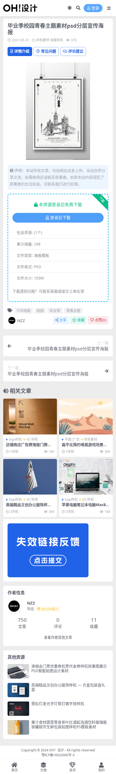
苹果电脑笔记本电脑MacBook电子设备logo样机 (85, 507)
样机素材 (42, 40)
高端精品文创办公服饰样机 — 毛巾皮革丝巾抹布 (28, 507)
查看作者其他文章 (58, 637)
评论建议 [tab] (75, 51)
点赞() (100, 320)
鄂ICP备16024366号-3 (58, 755)
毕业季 (55, 310)
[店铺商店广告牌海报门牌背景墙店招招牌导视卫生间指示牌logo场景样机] (30, 416)
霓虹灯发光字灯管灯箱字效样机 (57, 703)
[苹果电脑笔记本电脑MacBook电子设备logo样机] (86, 477)
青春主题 (73, 310)
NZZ (21, 320)
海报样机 (56, 40)
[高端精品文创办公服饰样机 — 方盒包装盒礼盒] (18, 690)
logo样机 (15, 439)
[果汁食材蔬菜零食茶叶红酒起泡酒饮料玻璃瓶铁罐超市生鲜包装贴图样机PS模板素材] (18, 727)
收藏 (80, 320)
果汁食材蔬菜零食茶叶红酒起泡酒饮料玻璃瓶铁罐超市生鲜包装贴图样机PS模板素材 (69, 724)
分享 (62, 320)
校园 (40, 310)
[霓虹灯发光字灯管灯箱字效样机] (18, 709)
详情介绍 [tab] (21, 51)
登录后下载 (60, 218)
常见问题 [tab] (48, 51)
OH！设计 (56, 750)
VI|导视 (32, 439)
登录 (95, 8)
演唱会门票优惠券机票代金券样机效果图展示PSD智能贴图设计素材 (69, 668)
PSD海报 (23, 310)
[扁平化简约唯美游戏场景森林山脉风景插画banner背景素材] (86, 416)
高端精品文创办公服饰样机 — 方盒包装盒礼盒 (68, 687)
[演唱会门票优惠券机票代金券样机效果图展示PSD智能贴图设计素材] (18, 671)
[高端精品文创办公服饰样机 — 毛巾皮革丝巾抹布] (30, 477)
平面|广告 (72, 439)
